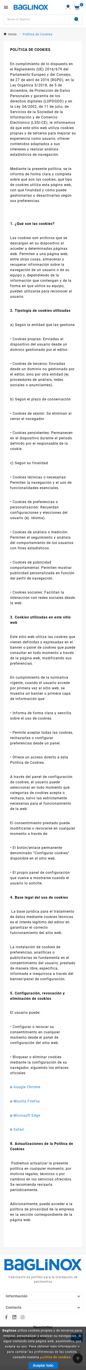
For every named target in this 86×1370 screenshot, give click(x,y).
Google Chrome (26, 1087)
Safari (18, 1129)
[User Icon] (68, 7)
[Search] (76, 19)
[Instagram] (22, 1317)
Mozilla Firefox (26, 1101)
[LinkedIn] (14, 1317)
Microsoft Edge (26, 1115)
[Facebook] (6, 1317)
